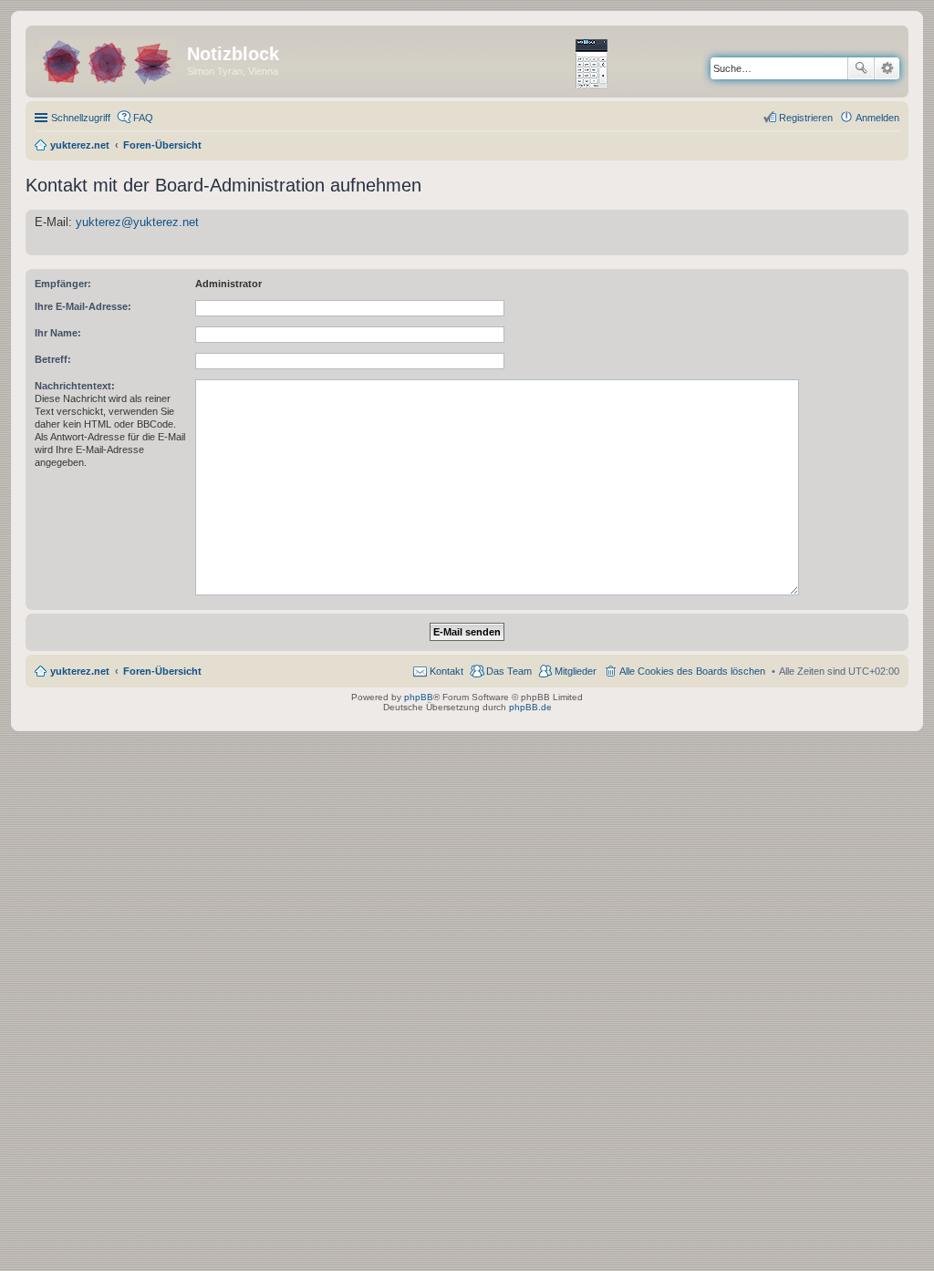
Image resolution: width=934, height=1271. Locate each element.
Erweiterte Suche (887, 68)
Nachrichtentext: (75, 385)
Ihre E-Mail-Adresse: (83, 306)
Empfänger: (63, 283)
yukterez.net (79, 671)
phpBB (418, 697)
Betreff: (53, 359)
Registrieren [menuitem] (806, 117)
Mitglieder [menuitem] (576, 671)
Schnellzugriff (80, 117)
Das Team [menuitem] (509, 671)
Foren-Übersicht (162, 671)
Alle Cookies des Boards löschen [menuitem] (692, 671)
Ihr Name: (58, 332)
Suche (861, 68)
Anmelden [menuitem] (877, 117)
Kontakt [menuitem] (446, 671)
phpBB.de (530, 707)
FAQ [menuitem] (143, 117)
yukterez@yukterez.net (137, 222)
